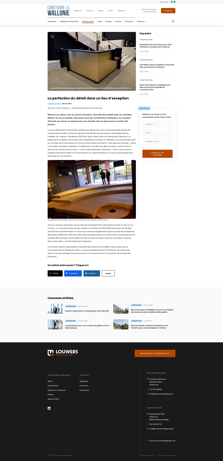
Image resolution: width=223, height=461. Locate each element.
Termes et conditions (146, 455)
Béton (50, 381)
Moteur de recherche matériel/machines (149, 11)
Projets (108, 21)
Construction (88, 21)
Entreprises (168, 10)
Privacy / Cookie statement (165, 455)
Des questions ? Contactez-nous (153, 353)
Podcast (100, 10)
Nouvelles (52, 21)
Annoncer (89, 10)
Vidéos (110, 10)
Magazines (77, 10)
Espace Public (53, 399)
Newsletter (121, 10)
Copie (108, 273)
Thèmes (140, 21)
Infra (99, 21)
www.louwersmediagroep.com (162, 441)
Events (118, 21)
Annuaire (129, 21)
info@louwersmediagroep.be (161, 429)
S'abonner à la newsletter (157, 154)
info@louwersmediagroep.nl (161, 394)
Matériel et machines (69, 21)
